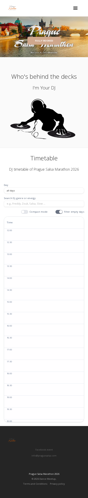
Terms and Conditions (35, 483)
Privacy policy (57, 483)
